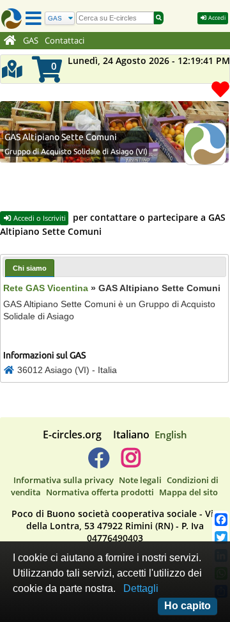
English (171, 434)
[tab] (29, 267)
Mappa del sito (188, 492)
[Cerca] (159, 18)
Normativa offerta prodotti (100, 492)
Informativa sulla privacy (63, 480)
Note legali (140, 480)
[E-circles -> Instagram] (130, 462)
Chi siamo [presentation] (30, 268)
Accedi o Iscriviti (39, 218)
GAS (30, 40)
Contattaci (64, 40)
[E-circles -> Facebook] (99, 462)
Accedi (216, 17)
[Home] (10, 41)
